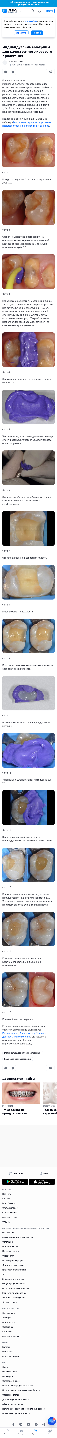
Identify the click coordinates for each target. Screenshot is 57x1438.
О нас (5, 1367)
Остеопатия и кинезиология (15, 1288)
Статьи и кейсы (9, 1212)
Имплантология (10, 1246)
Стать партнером (10, 1356)
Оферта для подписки (12, 1404)
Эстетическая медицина (14, 1297)
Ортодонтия (8, 1232)
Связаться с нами (11, 1381)
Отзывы (6, 1222)
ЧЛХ (4, 1274)
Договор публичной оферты (15, 1399)
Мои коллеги (8, 1322)
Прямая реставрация (12, 1260)
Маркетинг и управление (14, 1293)
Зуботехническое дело (13, 1279)
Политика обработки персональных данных (23, 1409)
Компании (7, 1331)
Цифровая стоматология (14, 1270)
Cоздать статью (10, 1217)
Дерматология (9, 1302)
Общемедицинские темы (14, 1284)
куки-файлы (31, 21)
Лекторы (6, 1317)
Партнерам (7, 1376)
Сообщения (7, 1327)
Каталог (6, 1198)
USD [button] (44, 1173)
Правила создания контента (16, 1413)
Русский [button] (18, 1173)
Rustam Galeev (16, 61)
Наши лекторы (9, 1371)
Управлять (21, 33)
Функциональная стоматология (17, 1237)
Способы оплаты (10, 1395)
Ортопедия (7, 1242)
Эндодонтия (8, 1256)
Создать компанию (11, 1336)
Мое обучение (9, 1203)
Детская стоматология (13, 1265)
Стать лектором (10, 1208)
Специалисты (8, 1313)
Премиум (6, 1194)
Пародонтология (10, 1251)
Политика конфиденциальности (17, 1385)
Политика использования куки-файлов (21, 1390)
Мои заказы (8, 1351)
